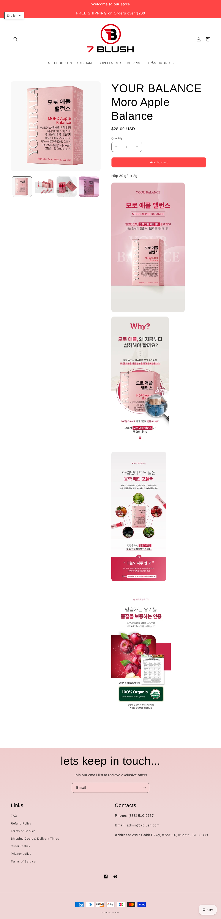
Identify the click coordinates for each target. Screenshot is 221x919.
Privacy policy (21, 853)
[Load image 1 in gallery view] (22, 187)
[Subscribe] (144, 788)
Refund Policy (21, 823)
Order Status (20, 846)
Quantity (117, 138)
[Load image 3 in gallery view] (67, 187)
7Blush (115, 912)
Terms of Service (23, 831)
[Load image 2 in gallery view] (44, 187)
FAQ (14, 815)
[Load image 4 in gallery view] (89, 187)
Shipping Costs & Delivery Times (35, 838)
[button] (15, 39)
